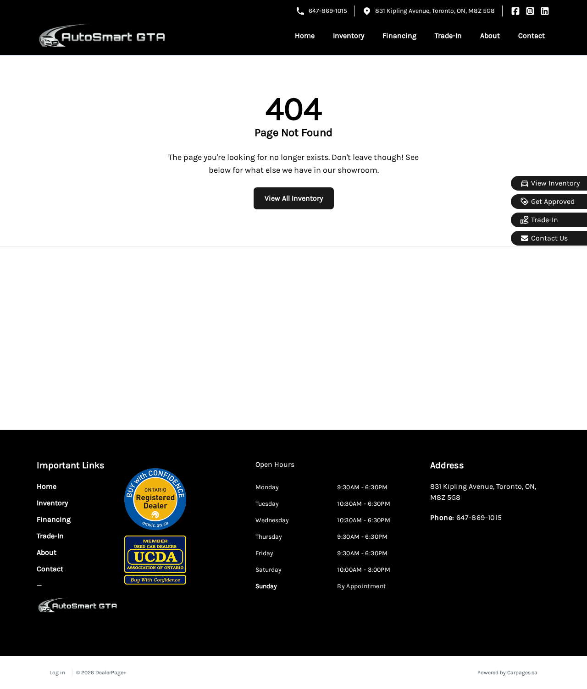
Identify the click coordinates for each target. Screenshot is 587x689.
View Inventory (555, 183)
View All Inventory (294, 198)
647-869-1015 (328, 11)
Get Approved (553, 201)
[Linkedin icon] (544, 10)
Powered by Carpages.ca (507, 672)
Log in (57, 672)
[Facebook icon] (515, 10)
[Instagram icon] (530, 10)
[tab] (274, 469)
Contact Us (549, 238)
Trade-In (544, 219)
